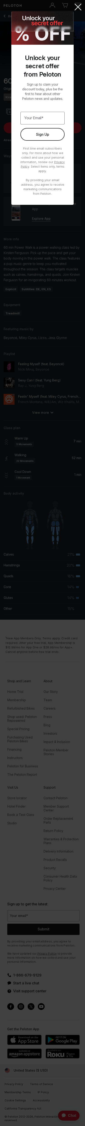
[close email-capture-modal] (78, 7)
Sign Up (42, 134)
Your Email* (34, 118)
